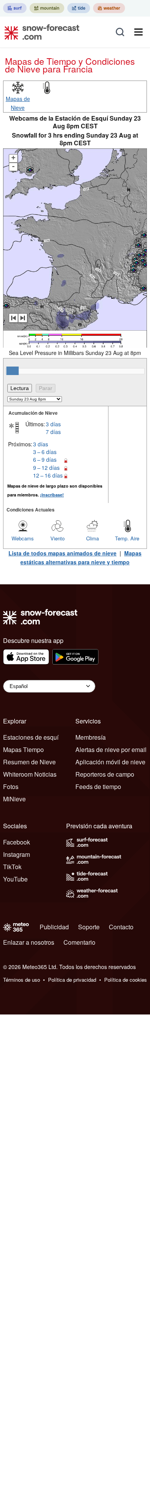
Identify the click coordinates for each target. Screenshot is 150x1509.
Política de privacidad (72, 979)
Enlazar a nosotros (28, 942)
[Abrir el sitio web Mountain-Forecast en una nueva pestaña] (47, 8)
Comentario (79, 942)
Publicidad (54, 926)
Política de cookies (125, 979)
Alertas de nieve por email (111, 749)
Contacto (121, 926)
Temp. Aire (127, 538)
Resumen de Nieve (29, 761)
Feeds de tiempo (98, 786)
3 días (53, 424)
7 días (53, 432)
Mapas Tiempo (23, 749)
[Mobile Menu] (138, 32)
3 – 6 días (45, 452)
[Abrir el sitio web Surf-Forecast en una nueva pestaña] (15, 8)
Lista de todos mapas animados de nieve (62, 553)
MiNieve (14, 798)
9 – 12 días (46, 467)
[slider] (13, 371)
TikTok (12, 866)
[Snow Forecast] (40, 32)
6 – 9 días (45, 459)
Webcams (23, 538)
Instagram (16, 854)
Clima (92, 538)
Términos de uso (21, 979)
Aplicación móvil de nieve (110, 761)
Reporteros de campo (104, 774)
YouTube (15, 879)
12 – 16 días (48, 475)
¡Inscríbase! (52, 495)
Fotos (10, 786)
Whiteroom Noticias (30, 774)
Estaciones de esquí (30, 737)
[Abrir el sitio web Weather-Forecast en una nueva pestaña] (109, 8)
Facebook (16, 842)
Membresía (90, 737)
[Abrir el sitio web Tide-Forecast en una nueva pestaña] (78, 8)
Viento (57, 538)
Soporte (89, 926)
